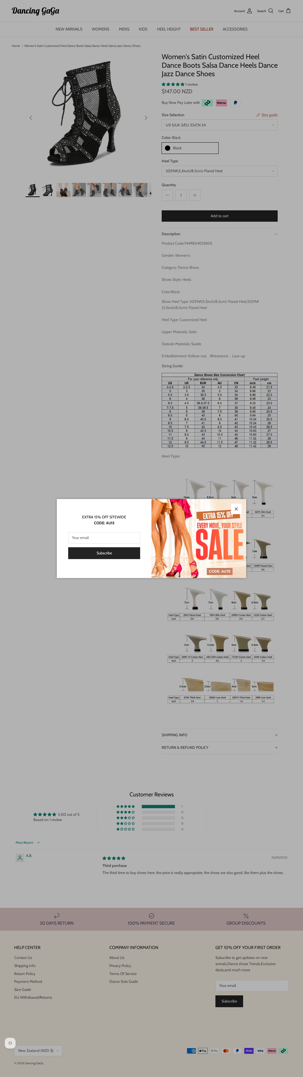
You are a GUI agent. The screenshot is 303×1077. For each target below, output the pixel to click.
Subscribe (104, 553)
